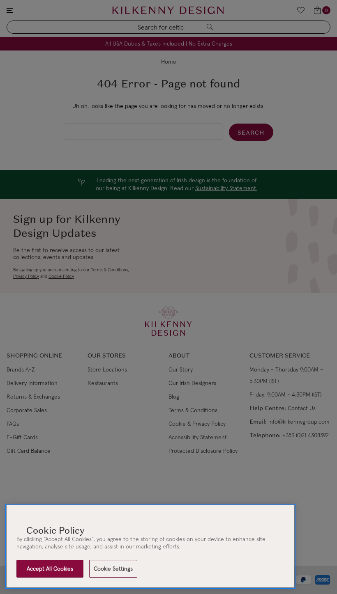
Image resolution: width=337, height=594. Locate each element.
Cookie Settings (113, 568)
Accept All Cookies (50, 568)
